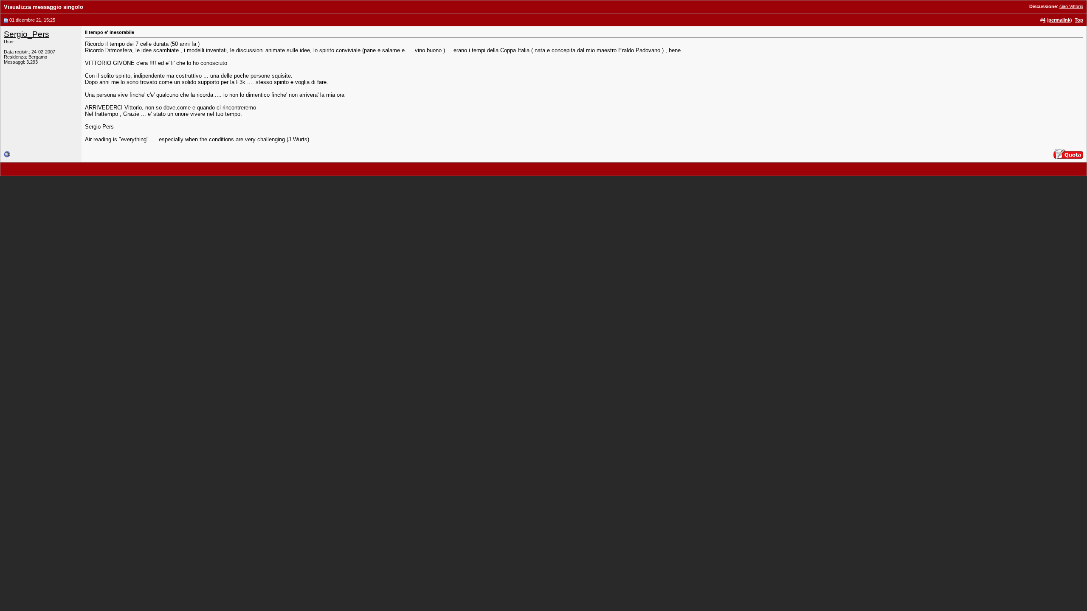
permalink (1059, 19)
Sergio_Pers (26, 34)
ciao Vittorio (1071, 6)
